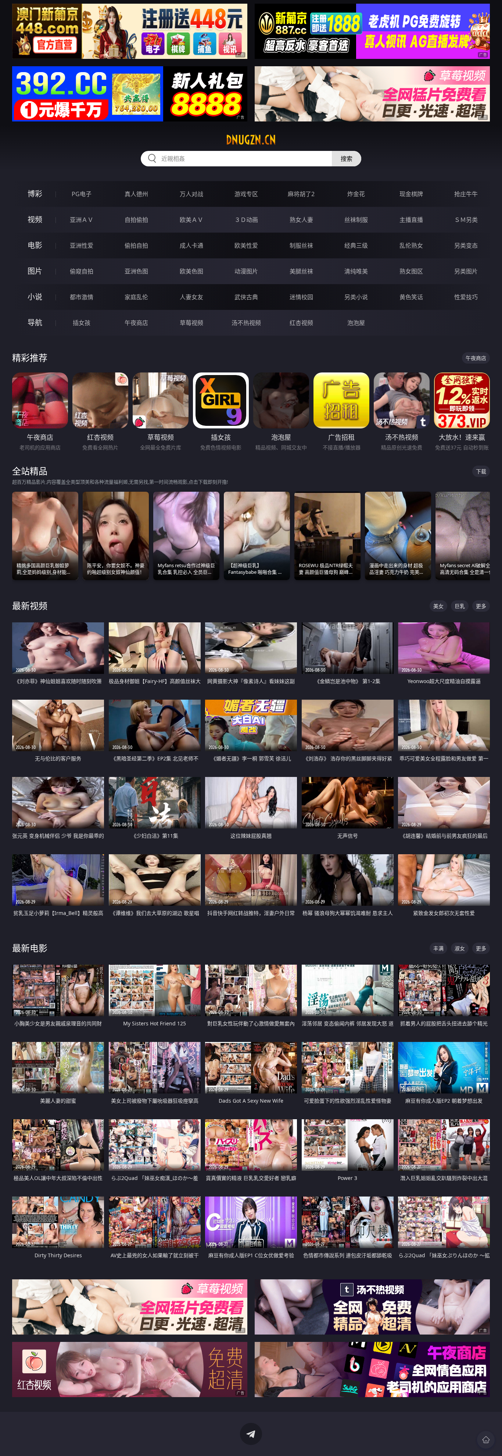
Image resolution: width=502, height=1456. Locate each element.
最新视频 (29, 606)
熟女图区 (411, 271)
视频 (35, 220)
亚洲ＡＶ (81, 220)
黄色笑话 (411, 297)
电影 (35, 245)
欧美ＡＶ (191, 220)
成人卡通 (191, 245)
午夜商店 (136, 323)
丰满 (438, 948)
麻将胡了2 (301, 194)
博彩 (35, 194)
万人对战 (191, 194)
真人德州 (136, 194)
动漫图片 (246, 271)
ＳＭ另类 (466, 220)
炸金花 (356, 194)
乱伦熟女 (411, 245)
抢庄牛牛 (466, 194)
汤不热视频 (246, 323)
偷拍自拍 (136, 245)
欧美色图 (191, 271)
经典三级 (356, 245)
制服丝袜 (301, 245)
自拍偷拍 (136, 220)
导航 (35, 323)
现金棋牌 (411, 194)
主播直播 (411, 220)
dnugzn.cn (251, 139)
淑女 (460, 948)
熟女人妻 (301, 220)
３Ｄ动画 (246, 220)
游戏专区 (246, 194)
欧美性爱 (246, 245)
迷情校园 (301, 297)
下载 (481, 471)
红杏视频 (301, 323)
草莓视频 (191, 323)
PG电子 (82, 194)
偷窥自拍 (81, 271)
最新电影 (29, 948)
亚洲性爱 (81, 245)
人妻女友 (191, 297)
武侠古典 (246, 297)
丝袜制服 (356, 220)
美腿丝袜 (301, 271)
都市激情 (81, 297)
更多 (481, 605)
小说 (35, 297)
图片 (35, 271)
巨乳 (460, 605)
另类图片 (466, 271)
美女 (438, 605)
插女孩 (81, 323)
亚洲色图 (136, 271)
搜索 (346, 159)
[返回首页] (486, 1440)
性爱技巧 (466, 297)
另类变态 (466, 245)
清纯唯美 (356, 271)
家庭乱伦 (136, 297)
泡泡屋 (356, 323)
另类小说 (356, 297)
